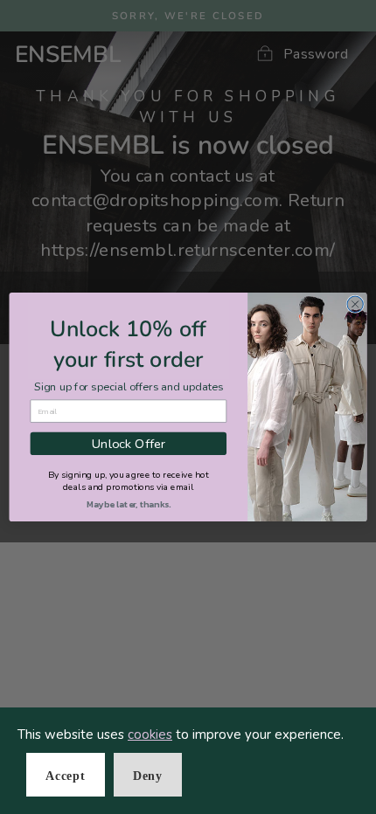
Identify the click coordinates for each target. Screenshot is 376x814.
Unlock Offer (128, 443)
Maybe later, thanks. (129, 505)
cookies (150, 734)
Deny (148, 776)
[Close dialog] (355, 304)
